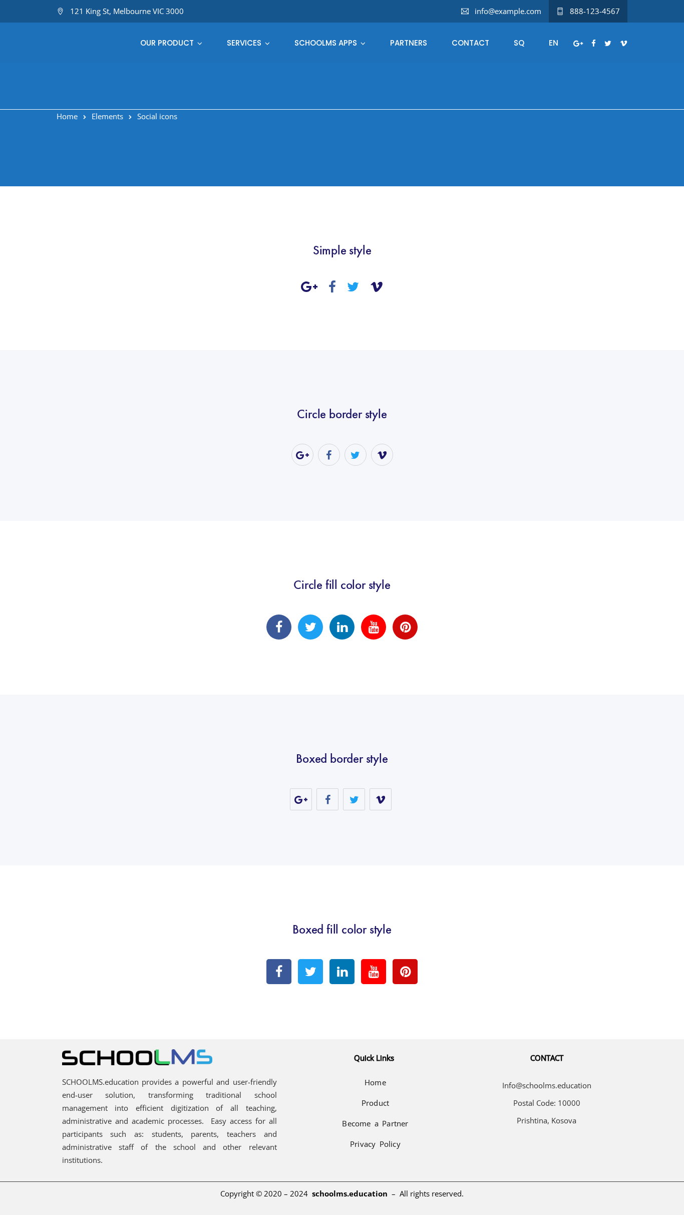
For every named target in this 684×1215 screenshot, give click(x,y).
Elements (107, 116)
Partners (408, 43)
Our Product (167, 43)
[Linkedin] (342, 627)
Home (67, 116)
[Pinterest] (405, 627)
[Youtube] (373, 627)
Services (244, 43)
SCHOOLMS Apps (325, 43)
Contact (470, 43)
